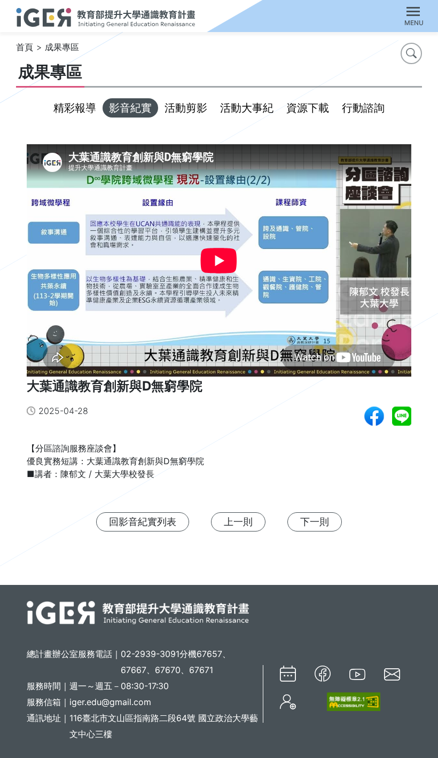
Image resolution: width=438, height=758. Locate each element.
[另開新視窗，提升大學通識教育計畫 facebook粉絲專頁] (323, 674)
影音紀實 (130, 107)
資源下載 (307, 107)
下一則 (314, 521)
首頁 (24, 47)
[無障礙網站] (347, 701)
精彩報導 (74, 107)
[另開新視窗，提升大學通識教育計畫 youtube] (357, 673)
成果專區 (62, 47)
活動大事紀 (246, 107)
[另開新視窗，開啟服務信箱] (392, 674)
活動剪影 (186, 107)
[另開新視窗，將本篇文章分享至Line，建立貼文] (401, 416)
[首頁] (105, 16)
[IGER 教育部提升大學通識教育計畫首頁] (138, 611)
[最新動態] (288, 674)
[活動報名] (288, 702)
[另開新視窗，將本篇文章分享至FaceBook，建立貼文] (374, 416)
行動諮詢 (363, 107)
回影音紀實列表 (142, 521)
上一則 (238, 521)
